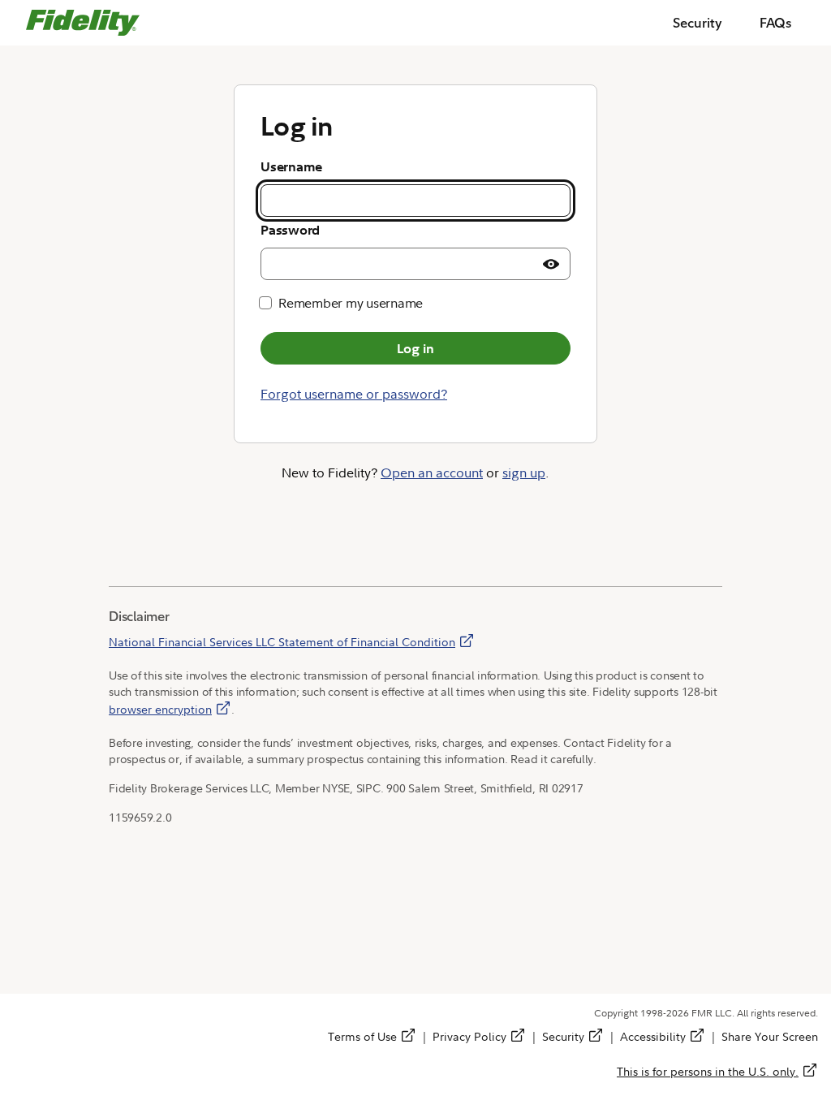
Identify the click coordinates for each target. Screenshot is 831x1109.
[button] (551, 264)
